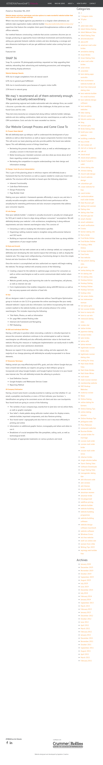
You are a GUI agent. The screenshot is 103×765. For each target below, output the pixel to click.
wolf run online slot (88, 541)
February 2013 (86, 609)
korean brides (86, 335)
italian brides (86, 328)
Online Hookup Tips (88, 418)
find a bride (85, 235)
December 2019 (87, 567)
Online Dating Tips (88, 409)
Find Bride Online (87, 238)
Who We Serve (60, 3)
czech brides (85, 193)
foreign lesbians (87, 251)
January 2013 (86, 612)
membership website (89, 383)
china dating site (87, 167)
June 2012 (85, 622)
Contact (93, 3)
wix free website (87, 537)
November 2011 (87, 641)
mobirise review (87, 393)
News (83, 396)
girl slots (84, 267)
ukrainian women (87, 492)
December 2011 (87, 638)
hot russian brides (88, 309)
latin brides (85, 338)
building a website (88, 138)
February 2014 (86, 596)
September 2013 (87, 603)
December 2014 (87, 590)
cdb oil (83, 151)
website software (87, 531)
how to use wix (87, 315)
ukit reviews (85, 483)
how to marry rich (87, 312)
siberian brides (86, 457)
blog (82, 122)
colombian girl (86, 183)
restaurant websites (88, 428)
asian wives (85, 67)
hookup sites (86, 293)
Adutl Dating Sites (88, 35)
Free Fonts (85, 254)
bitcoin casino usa (88, 119)
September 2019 (87, 577)
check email (85, 154)
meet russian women (89, 380)
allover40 (84, 42)
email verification (87, 225)
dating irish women (88, 206)
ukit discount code (88, 479)
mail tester (85, 376)
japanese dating (87, 331)
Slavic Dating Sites (88, 463)
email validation (87, 222)
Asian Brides (85, 55)
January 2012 (86, 635)
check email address (88, 158)
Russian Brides (86, 431)
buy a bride (85, 141)
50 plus (84, 19)
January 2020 (86, 564)
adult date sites (87, 26)
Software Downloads (89, 467)
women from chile (88, 544)
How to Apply (82, 3)
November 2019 (87, 570)
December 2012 (87, 615)
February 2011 (86, 661)
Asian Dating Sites (88, 58)
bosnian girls (86, 125)
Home (50, 3)
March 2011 (85, 657)
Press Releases (86, 425)
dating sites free (87, 212)
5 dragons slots (87, 16)
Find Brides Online (88, 241)
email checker (86, 219)
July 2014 (84, 593)
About (70, 3)
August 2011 (86, 651)
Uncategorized (86, 499)
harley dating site (87, 270)
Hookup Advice (86, 280)
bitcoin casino (86, 116)
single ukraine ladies (89, 460)
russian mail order (88, 441)
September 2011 (87, 648)
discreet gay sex (87, 216)
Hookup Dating (87, 283)
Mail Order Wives (87, 373)
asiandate (84, 71)
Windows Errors (87, 534)
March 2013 (85, 606)
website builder (87, 505)
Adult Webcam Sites (88, 32)
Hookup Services (87, 290)
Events (83, 228)
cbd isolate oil (86, 145)
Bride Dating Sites (88, 129)
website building (87, 508)
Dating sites (85, 209)
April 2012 (85, 625)
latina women (86, 344)
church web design (88, 174)
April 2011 (85, 654)
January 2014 (86, 599)
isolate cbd (85, 325)
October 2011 (86, 644)
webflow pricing (87, 502)
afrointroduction (87, 39)
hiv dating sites (87, 277)
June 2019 (85, 586)
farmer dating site (88, 232)
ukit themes (85, 486)
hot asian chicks (87, 296)
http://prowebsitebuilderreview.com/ (59, 24)
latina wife (85, 341)
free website (85, 257)
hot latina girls (86, 306)
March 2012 (85, 628)
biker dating (85, 113)
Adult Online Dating (88, 29)
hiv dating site (86, 273)
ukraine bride (86, 489)
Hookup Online (86, 286)
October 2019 (86, 574)
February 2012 (86, 632)
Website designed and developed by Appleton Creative (51, 754)
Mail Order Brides (87, 370)
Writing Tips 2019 (88, 547)
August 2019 (86, 580)
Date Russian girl (87, 203)
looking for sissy (87, 360)
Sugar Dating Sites (88, 470)
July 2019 (84, 583)
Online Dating (86, 399)
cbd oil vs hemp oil (88, 148)
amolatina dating (87, 51)
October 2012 (86, 619)
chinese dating (86, 170)
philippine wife (86, 421)
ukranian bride (86, 495)
